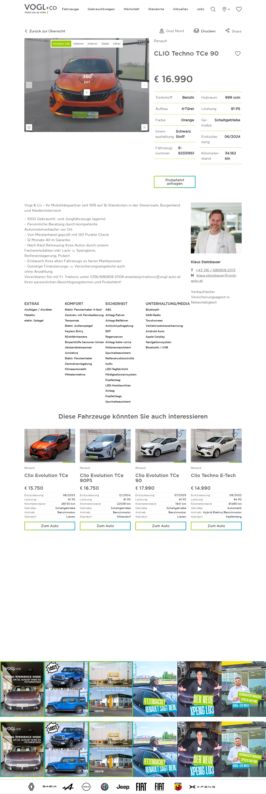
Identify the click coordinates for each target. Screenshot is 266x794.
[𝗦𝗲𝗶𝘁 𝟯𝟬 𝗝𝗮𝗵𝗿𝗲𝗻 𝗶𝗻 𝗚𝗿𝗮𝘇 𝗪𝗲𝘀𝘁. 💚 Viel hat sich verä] (111, 689)
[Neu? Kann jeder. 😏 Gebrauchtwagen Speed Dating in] (244, 689)
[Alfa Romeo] (105, 786)
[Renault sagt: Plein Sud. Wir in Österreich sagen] (155, 689)
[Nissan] (86, 786)
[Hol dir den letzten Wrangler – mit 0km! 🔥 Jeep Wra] (66, 689)
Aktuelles (180, 9)
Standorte (156, 9)
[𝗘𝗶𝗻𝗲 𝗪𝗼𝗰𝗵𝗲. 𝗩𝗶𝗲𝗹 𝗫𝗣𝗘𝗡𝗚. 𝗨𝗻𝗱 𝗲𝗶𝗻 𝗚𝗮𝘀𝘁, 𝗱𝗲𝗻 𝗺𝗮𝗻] (22, 689)
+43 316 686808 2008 (215, 270)
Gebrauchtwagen (101, 9)
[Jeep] (123, 786)
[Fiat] (141, 786)
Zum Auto (50, 526)
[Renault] (31, 786)
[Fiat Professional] (160, 786)
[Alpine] (68, 786)
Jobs (200, 9)
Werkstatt (131, 9)
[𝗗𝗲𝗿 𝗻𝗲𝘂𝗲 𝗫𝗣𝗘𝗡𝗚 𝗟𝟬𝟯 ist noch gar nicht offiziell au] (199, 689)
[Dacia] (50, 786)
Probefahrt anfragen (174, 181)
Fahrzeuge (70, 9)
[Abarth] (178, 786)
